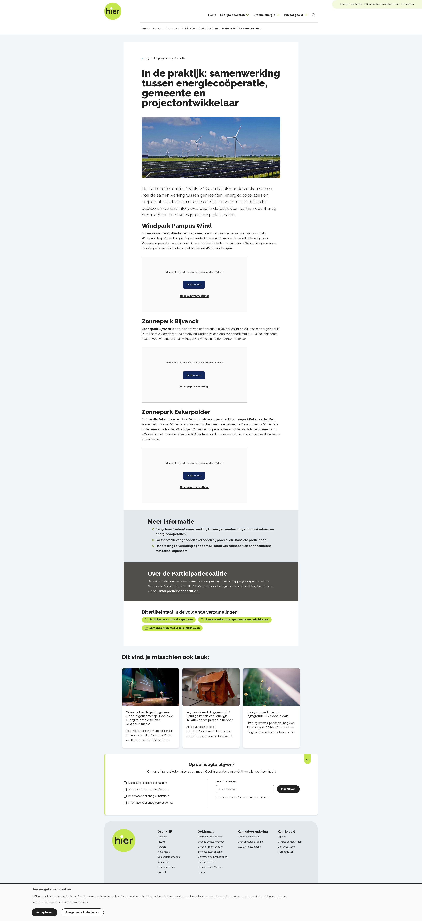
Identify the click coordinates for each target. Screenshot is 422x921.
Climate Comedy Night (290, 841)
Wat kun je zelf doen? (249, 846)
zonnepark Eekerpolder (250, 419)
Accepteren (44, 912)
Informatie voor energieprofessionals (150, 802)
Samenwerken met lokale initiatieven (174, 627)
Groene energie (264, 15)
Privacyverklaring (167, 867)
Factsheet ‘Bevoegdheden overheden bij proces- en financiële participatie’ (211, 540)
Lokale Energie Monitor (210, 867)
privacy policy (79, 902)
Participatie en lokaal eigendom (171, 619)
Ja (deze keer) (193, 284)
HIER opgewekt (286, 852)
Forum (201, 872)
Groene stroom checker (210, 846)
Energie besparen (232, 15)
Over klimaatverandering (251, 841)
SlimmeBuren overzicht (210, 836)
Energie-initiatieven (351, 4)
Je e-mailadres (226, 781)
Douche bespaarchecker (211, 841)
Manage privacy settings (194, 296)
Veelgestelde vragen (169, 857)
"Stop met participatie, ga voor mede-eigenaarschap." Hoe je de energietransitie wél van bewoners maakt (149, 718)
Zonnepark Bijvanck (156, 329)
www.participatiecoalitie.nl (179, 591)
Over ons (162, 836)
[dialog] (211, 902)
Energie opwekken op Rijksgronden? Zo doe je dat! (267, 714)
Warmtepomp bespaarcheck (213, 857)
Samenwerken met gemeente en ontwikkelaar (237, 619)
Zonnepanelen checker (210, 852)
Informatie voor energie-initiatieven (149, 796)
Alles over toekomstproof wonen (148, 789)
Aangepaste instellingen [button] (82, 912)
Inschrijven (288, 789)
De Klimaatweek (286, 846)
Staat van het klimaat (248, 836)
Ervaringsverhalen (207, 862)
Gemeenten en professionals (383, 4)
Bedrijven (408, 4)
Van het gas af (293, 15)
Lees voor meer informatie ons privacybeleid (243, 797)
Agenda (282, 836)
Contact (162, 872)
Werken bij (163, 862)
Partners (162, 846)
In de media (164, 852)
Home (212, 15)
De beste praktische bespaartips (147, 782)
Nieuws (161, 841)
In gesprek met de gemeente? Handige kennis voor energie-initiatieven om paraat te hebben (209, 716)
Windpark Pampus (219, 248)
